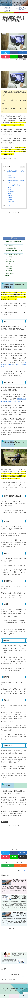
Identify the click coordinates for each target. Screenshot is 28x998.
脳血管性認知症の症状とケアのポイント (15, 181)
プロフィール (14, 993)
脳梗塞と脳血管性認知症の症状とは (15, 172)
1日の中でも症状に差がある (15, 185)
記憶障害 (10, 197)
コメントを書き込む (14, 974)
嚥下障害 (10, 195)
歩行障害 (10, 187)
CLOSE (22, 166)
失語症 (9, 193)
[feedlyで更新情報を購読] (7, 865)
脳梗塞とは (10, 175)
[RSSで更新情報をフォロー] (20, 865)
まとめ (8, 205)
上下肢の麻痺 (11, 201)
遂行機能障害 (11, 191)
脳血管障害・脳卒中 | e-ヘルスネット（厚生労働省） (13, 365)
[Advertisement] (14, 27)
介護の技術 (5, 821)
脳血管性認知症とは (13, 177)
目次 (11, 238)
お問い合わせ (7, 990)
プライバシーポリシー (20, 990)
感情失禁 (10, 199)
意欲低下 (10, 189)
